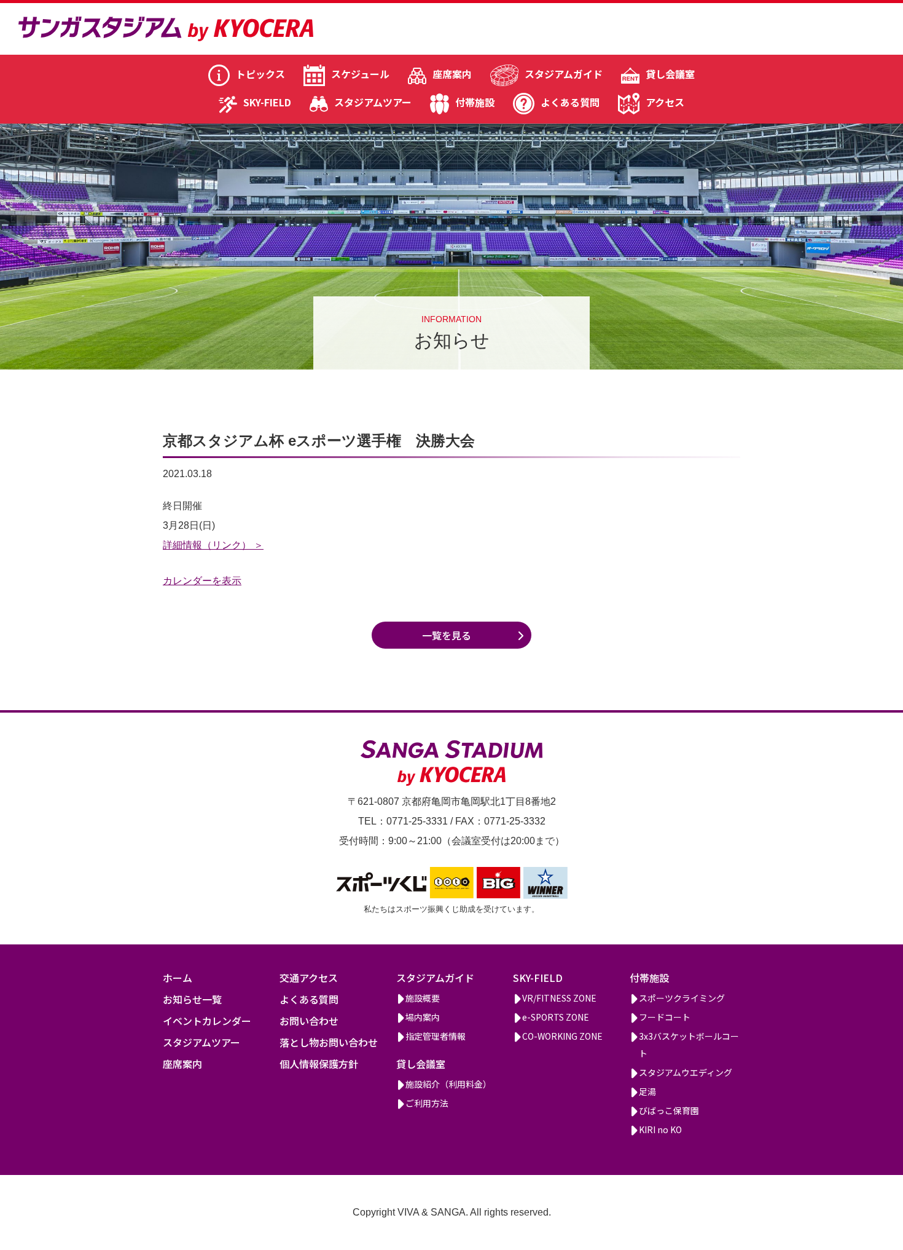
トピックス (260, 73)
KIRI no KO (660, 1129)
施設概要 (422, 998)
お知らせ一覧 (192, 999)
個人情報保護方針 (319, 1063)
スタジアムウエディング (685, 1072)
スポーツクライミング (682, 998)
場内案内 (422, 1017)
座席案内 (452, 73)
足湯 (647, 1091)
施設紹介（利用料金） (448, 1084)
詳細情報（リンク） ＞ (213, 545)
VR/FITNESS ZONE (559, 998)
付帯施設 (475, 102)
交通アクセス (309, 977)
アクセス (665, 102)
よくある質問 (570, 102)
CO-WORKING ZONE (562, 1036)
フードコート (664, 1017)
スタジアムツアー (373, 102)
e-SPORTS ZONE (555, 1017)
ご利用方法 (426, 1103)
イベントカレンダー (207, 1020)
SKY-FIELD (267, 102)
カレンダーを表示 (202, 581)
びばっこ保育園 (669, 1110)
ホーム (177, 977)
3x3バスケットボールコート (689, 1044)
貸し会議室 (670, 73)
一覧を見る (446, 635)
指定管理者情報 (435, 1036)
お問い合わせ (309, 1020)
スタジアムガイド (564, 73)
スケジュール (360, 73)
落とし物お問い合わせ (329, 1042)
